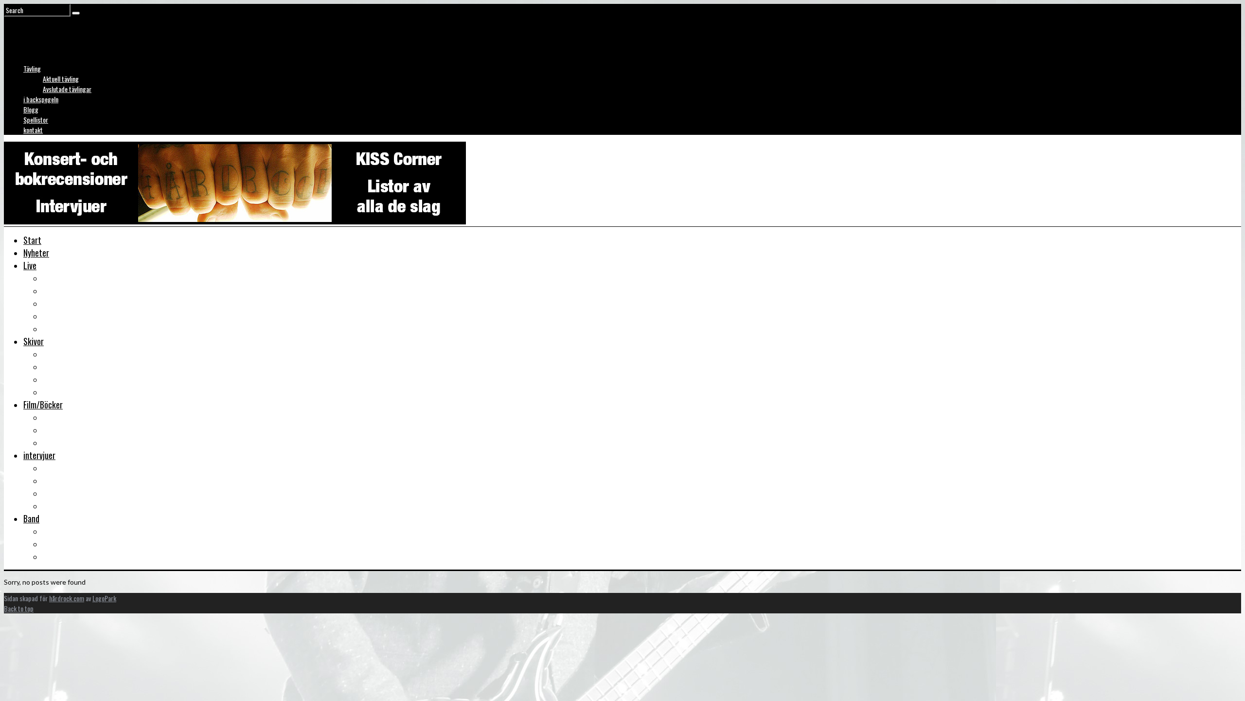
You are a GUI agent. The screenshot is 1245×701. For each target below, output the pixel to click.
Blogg (30, 109)
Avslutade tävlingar (67, 89)
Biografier (59, 543)
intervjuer (39, 455)
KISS (50, 556)
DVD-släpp (59, 430)
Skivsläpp (58, 366)
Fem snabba (62, 505)
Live (29, 265)
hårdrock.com (66, 598)
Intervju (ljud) (65, 480)
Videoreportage (68, 316)
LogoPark (104, 598)
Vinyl (50, 392)
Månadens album (70, 354)
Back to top (19, 608)
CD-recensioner (68, 379)
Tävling (32, 68)
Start (32, 240)
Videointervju (64, 493)
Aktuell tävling (61, 79)
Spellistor (35, 119)
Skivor (33, 341)
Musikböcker (63, 442)
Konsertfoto (63, 290)
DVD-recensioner (70, 417)
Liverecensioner (68, 278)
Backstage (60, 303)
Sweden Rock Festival (78, 328)
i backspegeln (40, 99)
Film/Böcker (43, 404)
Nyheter (36, 252)
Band (31, 518)
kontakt (33, 130)
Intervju (55, 467)
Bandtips (57, 531)
